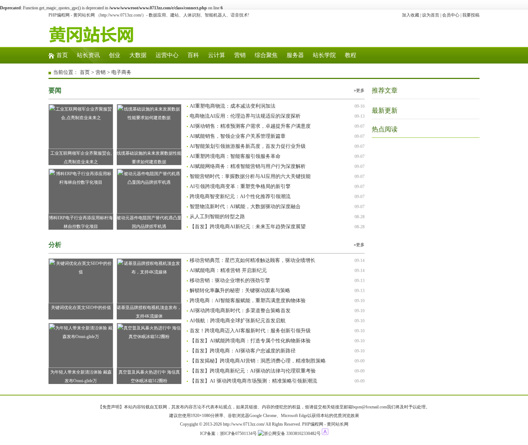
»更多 (359, 90)
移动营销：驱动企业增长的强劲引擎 (230, 280)
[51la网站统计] (325, 433)
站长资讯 (88, 55)
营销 (240, 55)
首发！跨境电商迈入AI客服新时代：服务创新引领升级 (250, 330)
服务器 (295, 55)
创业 (114, 55)
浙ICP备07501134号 (238, 433)
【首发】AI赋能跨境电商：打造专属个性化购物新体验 (250, 340)
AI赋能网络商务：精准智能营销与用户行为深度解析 (248, 166)
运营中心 (167, 55)
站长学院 (324, 55)
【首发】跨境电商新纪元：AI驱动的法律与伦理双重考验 (253, 371)
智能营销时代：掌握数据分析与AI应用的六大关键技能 (250, 176)
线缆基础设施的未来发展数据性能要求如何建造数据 (149, 157)
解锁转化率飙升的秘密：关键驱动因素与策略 (240, 290)
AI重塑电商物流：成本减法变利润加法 (232, 106)
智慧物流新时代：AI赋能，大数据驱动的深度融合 (245, 206)
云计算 (216, 55)
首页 (62, 55)
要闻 (54, 90)
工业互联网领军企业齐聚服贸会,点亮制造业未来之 (81, 157)
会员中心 (450, 15)
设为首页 (430, 15)
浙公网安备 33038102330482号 (292, 433)
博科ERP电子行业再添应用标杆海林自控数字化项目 (81, 222)
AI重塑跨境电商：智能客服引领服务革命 (235, 156)
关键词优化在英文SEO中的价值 (81, 307)
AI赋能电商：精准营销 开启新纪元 (228, 270)
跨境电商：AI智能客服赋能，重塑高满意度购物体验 (248, 300)
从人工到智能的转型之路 (217, 216)
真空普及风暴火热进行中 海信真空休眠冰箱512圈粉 (149, 376)
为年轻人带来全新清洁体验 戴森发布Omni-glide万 (81, 376)
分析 (54, 244)
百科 (193, 55)
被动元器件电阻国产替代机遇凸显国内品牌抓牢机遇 (149, 222)
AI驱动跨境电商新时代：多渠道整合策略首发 (240, 310)
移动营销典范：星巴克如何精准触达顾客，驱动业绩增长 (252, 260)
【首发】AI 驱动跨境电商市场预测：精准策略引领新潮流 (253, 381)
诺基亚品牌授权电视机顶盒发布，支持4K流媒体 (149, 312)
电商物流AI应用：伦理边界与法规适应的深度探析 (245, 116)
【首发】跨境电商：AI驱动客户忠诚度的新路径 (243, 350)
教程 (350, 55)
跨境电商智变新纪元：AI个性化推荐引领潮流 (240, 196)
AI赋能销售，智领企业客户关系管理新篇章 (238, 136)
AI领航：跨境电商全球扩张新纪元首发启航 (238, 320)
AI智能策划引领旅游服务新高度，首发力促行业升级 (248, 146)
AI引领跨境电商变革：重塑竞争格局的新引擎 (240, 186)
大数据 (138, 55)
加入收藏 (410, 15)
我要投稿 (471, 15)
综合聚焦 (266, 55)
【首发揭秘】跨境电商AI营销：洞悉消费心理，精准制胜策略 (258, 361)
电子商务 (121, 72)
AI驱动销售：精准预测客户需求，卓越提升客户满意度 (250, 126)
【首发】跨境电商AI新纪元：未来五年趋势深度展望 (248, 226)
